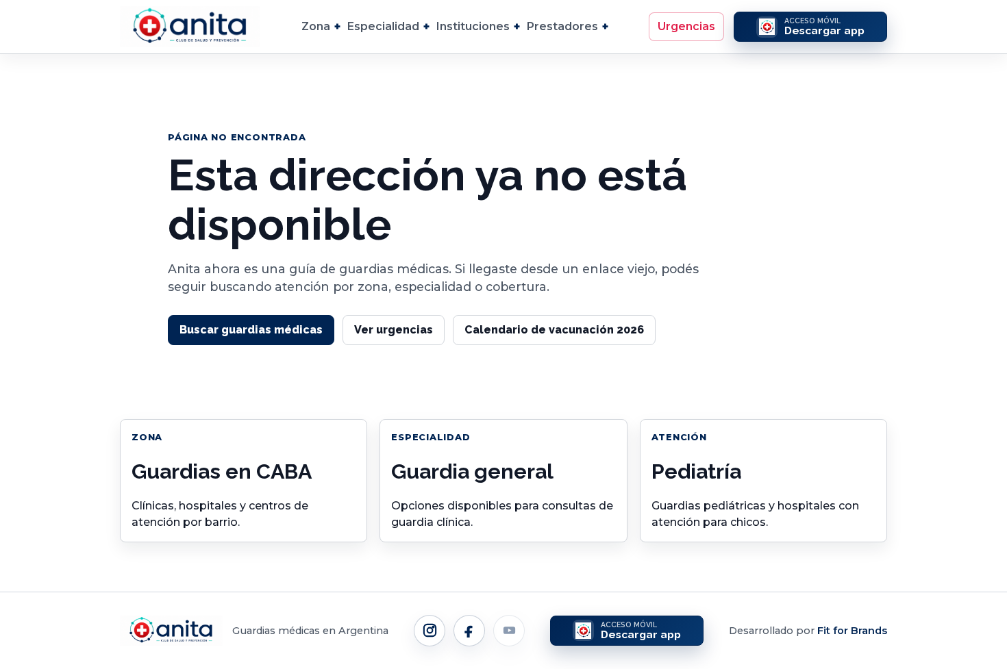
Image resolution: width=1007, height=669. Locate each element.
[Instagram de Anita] (429, 630)
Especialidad (383, 26)
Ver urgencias (393, 329)
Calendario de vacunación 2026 (554, 329)
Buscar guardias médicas (251, 329)
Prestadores (562, 26)
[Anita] (190, 26)
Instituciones (473, 26)
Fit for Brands (852, 630)
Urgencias (686, 26)
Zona (315, 26)
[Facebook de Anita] (469, 630)
